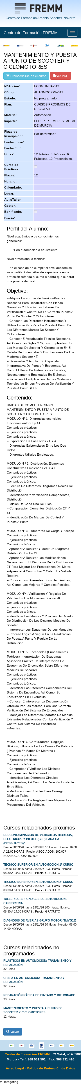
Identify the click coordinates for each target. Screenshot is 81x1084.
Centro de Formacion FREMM (27, 1054)
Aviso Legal (15, 1068)
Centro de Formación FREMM (31, 33)
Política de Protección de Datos (51, 1068)
